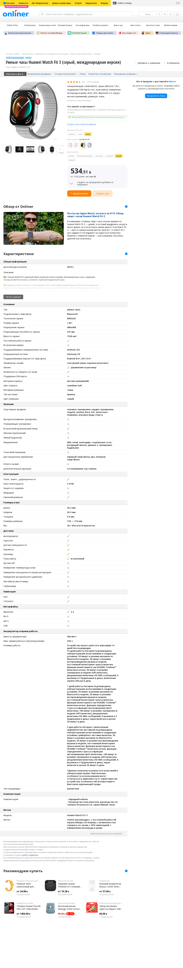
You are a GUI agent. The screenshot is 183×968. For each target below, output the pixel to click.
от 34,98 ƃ (22, 891)
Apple (147, 33)
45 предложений (65, 895)
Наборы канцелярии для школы (111, 903)
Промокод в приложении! (19, 33)
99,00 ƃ (62, 913)
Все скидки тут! (129, 33)
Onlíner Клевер (125, 3)
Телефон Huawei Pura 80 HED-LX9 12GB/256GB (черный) (28, 907)
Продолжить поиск (156, 95)
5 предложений (23, 895)
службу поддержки (29, 855)
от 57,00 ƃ (105, 891)
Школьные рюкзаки (66, 903)
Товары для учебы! (104, 33)
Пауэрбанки (104, 881)
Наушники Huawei (65, 881)
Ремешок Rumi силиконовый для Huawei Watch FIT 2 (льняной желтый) (26, 885)
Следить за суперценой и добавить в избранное (95, 183)
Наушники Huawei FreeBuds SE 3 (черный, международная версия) (69, 885)
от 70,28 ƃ (63, 891)
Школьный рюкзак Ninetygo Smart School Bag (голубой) (68, 907)
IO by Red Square (79, 33)
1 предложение (64, 917)
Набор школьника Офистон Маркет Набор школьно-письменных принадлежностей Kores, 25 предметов (111, 907)
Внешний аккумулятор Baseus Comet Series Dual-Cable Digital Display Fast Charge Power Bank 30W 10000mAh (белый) (111, 885)
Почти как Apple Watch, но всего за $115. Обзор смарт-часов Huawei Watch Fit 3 (95, 215)
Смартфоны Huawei (25, 903)
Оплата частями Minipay (51, 33)
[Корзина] (177, 14)
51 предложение (24, 917)
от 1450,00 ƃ (23, 913)
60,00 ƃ (103, 913)
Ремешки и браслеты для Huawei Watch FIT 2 (28, 881)
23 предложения (106, 895)
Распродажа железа (168, 33)
